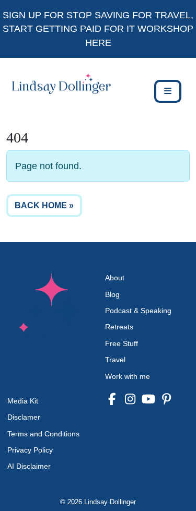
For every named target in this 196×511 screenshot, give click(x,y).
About (114, 278)
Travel (115, 359)
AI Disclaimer (29, 466)
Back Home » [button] (44, 205)
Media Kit (22, 401)
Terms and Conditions (43, 434)
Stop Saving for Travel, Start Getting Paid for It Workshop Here (98, 29)
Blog (112, 294)
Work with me (127, 376)
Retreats (119, 327)
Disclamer (23, 417)
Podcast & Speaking (138, 310)
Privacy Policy (30, 450)
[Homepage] (58, 91)
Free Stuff (121, 343)
